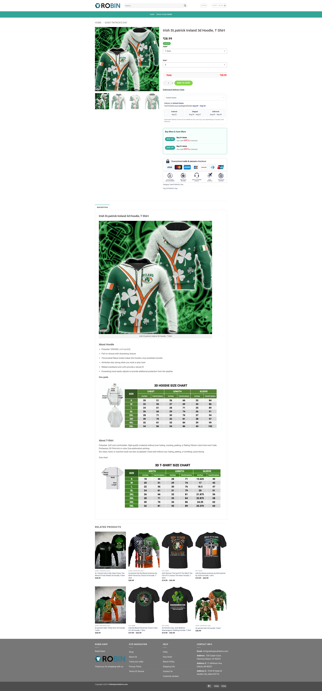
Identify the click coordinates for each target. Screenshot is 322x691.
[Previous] (99, 59)
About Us (133, 657)
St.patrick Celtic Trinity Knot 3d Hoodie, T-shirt (110, 629)
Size (165, 60)
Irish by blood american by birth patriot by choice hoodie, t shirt (210, 574)
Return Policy (169, 661)
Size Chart (167, 657)
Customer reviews (171, 676)
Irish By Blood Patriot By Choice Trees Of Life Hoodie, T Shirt (142, 629)
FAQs (165, 652)
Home (98, 22)
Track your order (164, 14)
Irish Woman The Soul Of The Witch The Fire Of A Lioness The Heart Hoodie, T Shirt (177, 575)
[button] (203, 6)
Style (165, 47)
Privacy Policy (135, 666)
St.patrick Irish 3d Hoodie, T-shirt (208, 628)
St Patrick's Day (171, 188)
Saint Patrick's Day (116, 22)
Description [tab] (102, 207)
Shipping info (169, 666)
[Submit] (185, 6)
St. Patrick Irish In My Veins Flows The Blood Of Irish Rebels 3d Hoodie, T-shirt (110, 574)
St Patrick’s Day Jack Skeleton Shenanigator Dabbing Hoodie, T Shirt (176, 629)
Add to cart (183, 83)
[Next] (154, 59)
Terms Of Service (136, 671)
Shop (152, 14)
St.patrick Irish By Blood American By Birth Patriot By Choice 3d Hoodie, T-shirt (142, 575)
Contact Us (168, 671)
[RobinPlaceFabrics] (107, 5)
